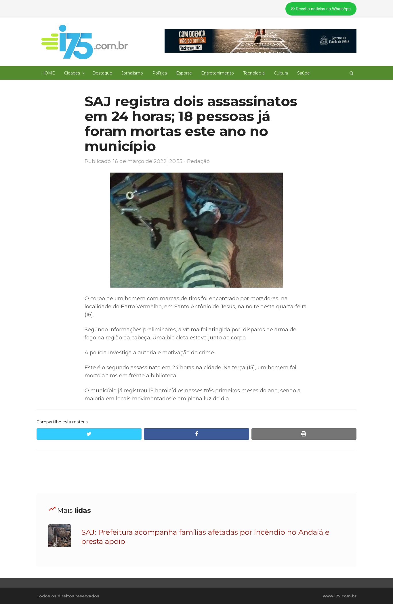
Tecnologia (254, 73)
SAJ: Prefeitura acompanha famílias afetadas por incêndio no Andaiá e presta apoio (205, 537)
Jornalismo (132, 73)
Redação (198, 161)
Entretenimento (217, 73)
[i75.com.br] (85, 42)
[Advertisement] (196, 471)
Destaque (102, 73)
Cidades (72, 73)
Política (159, 73)
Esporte (184, 73)
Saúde (303, 73)
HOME (48, 73)
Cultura (281, 73)
